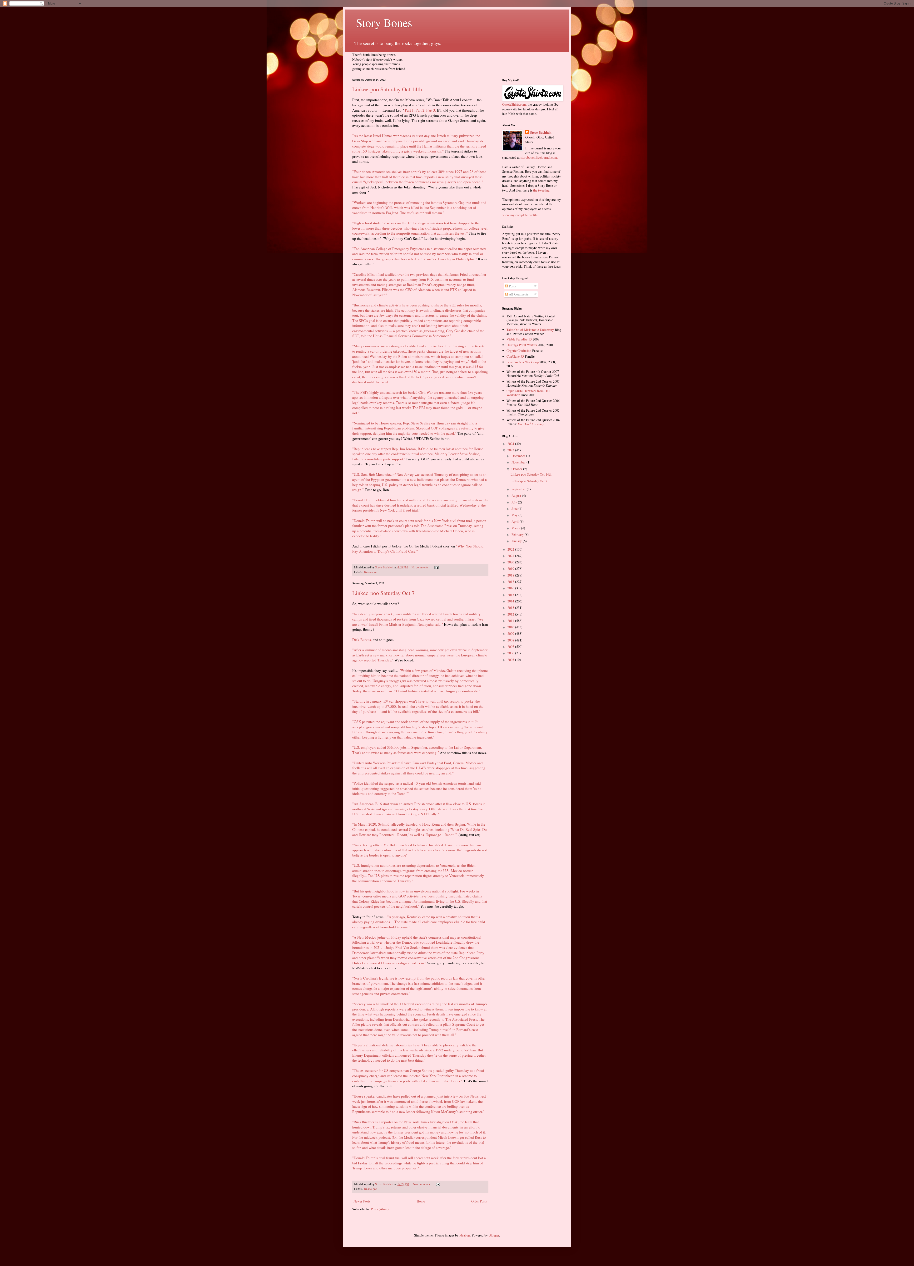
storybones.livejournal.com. (539, 157)
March (516, 528)
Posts (512, 286)
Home (421, 1201)
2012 (511, 614)
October (517, 469)
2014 (511, 601)
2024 (511, 443)
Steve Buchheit (540, 132)
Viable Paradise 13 (519, 339)
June (515, 508)
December (519, 455)
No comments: (421, 567)
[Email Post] (436, 567)
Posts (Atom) (380, 1209)
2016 (511, 588)
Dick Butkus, (362, 639)
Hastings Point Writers (522, 345)
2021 (511, 555)
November (519, 462)
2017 (511, 581)
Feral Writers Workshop (523, 362)
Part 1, (410, 110)
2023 (511, 450)
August (517, 495)
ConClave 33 (515, 356)
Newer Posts (361, 1201)
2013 (511, 607)
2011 (511, 620)
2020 (511, 562)
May (515, 515)
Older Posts (479, 1201)
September (519, 489)
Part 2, (420, 110)
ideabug (464, 1235)
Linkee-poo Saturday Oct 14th (387, 89)
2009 (511, 633)
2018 (511, 575)
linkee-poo (370, 572)
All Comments (518, 294)
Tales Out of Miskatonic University (530, 329)
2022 (511, 549)
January (517, 541)
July (515, 502)
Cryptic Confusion (519, 350)
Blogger (494, 1235)
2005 (511, 659)
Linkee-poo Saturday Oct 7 (383, 593)
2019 (511, 568)
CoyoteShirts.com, (515, 104)
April (516, 521)
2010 (511, 627)
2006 (511, 653)
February (518, 534)
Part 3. (431, 110)
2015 (511, 594)
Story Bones (382, 22)
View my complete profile (519, 215)
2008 (511, 640)
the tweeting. (542, 190)
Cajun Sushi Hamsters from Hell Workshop (528, 393)
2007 (511, 646)
